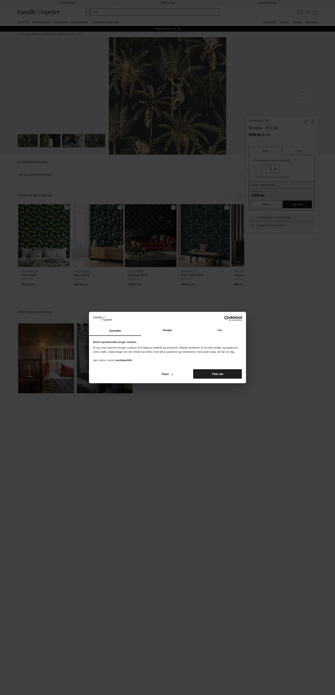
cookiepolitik (123, 359)
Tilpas (165, 373)
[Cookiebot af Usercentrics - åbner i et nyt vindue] (227, 318)
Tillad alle (217, 373)
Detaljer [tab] (167, 329)
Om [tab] (220, 329)
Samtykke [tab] (115, 330)
